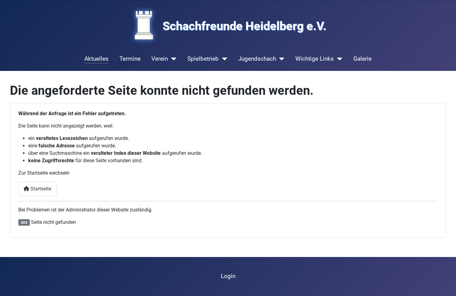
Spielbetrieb (203, 58)
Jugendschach (257, 58)
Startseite (40, 189)
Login (228, 276)
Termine (130, 58)
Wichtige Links (314, 58)
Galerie (362, 58)
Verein (159, 58)
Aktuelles (96, 58)
